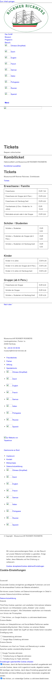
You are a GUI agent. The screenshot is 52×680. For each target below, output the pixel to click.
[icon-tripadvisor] (13, 440)
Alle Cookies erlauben (25, 661)
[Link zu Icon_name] (5, 541)
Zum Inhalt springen (7, 1)
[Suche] (5, 99)
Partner (9, 361)
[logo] (26, 31)
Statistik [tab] (3, 601)
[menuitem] (26, 34)
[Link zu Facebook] (5, 538)
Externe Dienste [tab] (6, 642)
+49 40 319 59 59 (13, 348)
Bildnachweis (11, 463)
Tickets (6, 180)
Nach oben (8, 304)
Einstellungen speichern (8, 661)
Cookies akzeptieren (13, 566)
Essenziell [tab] (4, 580)
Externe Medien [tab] (5, 620)
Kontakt (9, 459)
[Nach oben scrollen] (0, 547)
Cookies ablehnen (27, 566)
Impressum (10, 456)
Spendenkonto (11, 368)
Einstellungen (39, 566)
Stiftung (9, 364)
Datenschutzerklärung (14, 466)
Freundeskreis (11, 357)
